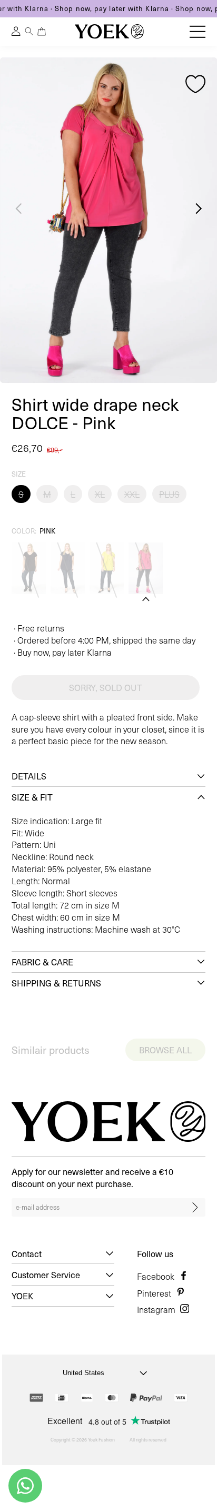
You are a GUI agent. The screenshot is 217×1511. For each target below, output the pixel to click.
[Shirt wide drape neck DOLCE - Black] (29, 568)
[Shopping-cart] (41, 31)
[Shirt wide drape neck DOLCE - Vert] (107, 568)
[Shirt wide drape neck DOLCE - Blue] (68, 568)
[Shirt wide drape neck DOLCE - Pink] (146, 568)
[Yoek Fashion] (109, 31)
